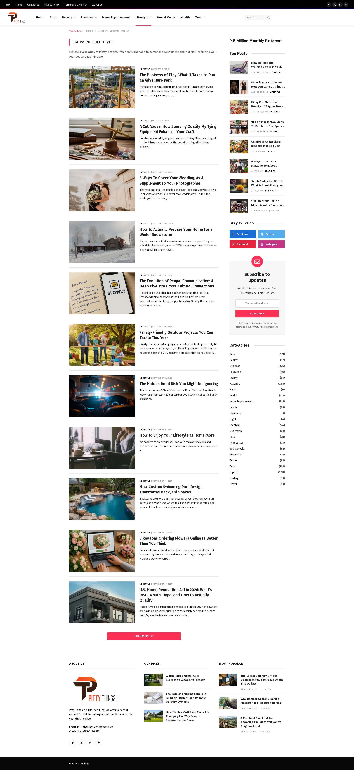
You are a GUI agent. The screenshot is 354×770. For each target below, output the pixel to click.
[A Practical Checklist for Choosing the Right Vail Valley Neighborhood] (228, 722)
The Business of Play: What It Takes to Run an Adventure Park (177, 78)
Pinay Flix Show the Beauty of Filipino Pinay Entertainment (267, 104)
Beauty (67, 17)
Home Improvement (116, 17)
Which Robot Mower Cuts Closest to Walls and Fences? (185, 677)
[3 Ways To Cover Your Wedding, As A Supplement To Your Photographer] (102, 190)
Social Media (166, 17)
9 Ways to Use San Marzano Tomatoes (264, 163)
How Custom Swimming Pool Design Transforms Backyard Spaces (171, 489)
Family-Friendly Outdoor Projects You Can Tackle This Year (176, 335)
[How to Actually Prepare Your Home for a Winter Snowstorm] (102, 242)
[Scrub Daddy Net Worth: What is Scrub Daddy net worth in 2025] (239, 186)
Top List (234, 472)
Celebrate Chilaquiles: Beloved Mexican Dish (266, 143)
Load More (142, 636)
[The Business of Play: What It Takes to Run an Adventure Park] (102, 87)
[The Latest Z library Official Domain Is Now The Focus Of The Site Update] (228, 680)
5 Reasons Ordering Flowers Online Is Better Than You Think (179, 541)
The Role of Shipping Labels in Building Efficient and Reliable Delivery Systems (186, 698)
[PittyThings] (16, 17)
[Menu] (8, 5)
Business (87, 17)
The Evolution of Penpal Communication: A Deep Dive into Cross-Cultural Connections (177, 284)
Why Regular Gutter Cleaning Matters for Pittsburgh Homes (261, 700)
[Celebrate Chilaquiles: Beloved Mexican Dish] (239, 146)
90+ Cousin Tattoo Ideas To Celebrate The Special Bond (267, 124)
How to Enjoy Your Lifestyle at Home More (177, 435)
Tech (198, 17)
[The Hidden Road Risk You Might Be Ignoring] (102, 396)
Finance (234, 389)
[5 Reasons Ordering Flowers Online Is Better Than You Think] (102, 551)
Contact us (33, 4)
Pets (232, 436)
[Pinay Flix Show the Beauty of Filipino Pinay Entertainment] (239, 107)
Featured (275, 112)
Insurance (235, 413)
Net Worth (271, 191)
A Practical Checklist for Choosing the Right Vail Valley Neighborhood (261, 722)
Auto (53, 17)
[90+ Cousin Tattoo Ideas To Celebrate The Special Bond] (239, 127)
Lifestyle (142, 17)
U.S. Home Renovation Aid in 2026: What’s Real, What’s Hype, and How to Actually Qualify (176, 595)
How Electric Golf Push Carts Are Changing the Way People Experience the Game (187, 716)
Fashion (234, 377)
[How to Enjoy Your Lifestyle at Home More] (102, 448)
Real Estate (236, 442)
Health (185, 17)
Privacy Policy (52, 4)
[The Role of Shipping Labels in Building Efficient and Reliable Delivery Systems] (153, 698)
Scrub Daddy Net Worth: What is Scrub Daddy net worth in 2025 (267, 183)
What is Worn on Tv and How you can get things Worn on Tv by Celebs (267, 85)
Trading (234, 478)
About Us (97, 4)
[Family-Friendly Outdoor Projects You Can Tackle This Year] (102, 345)
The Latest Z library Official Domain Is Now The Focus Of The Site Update (262, 679)
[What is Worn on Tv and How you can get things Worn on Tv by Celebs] (239, 87)
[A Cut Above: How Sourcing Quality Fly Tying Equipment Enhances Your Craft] (102, 139)
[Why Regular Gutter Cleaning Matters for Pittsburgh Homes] (228, 703)
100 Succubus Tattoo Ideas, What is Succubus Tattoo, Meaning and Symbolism (267, 203)
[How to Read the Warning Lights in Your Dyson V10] (239, 67)
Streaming (236, 454)
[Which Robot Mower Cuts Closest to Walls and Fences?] (153, 680)
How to (234, 407)
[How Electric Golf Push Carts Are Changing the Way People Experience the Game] (153, 716)
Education (235, 371)
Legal (233, 419)
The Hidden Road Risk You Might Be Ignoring (179, 383)
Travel (233, 484)
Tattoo (276, 72)
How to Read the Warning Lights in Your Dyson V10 (266, 65)
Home (19, 4)
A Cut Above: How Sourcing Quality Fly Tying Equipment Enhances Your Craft (178, 129)
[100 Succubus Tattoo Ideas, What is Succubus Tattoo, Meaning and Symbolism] (239, 206)
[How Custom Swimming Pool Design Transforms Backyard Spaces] (102, 499)
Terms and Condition (75, 4)
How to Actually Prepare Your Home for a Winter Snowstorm (176, 232)
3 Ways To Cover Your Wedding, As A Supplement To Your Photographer (171, 181)
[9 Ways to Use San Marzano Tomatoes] (239, 166)
